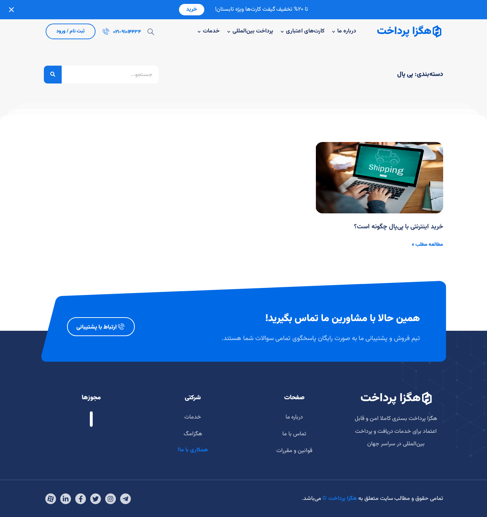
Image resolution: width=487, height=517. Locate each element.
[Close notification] (11, 9)
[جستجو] (53, 74)
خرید (191, 9)
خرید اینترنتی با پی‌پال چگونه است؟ (398, 227)
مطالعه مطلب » (427, 245)
